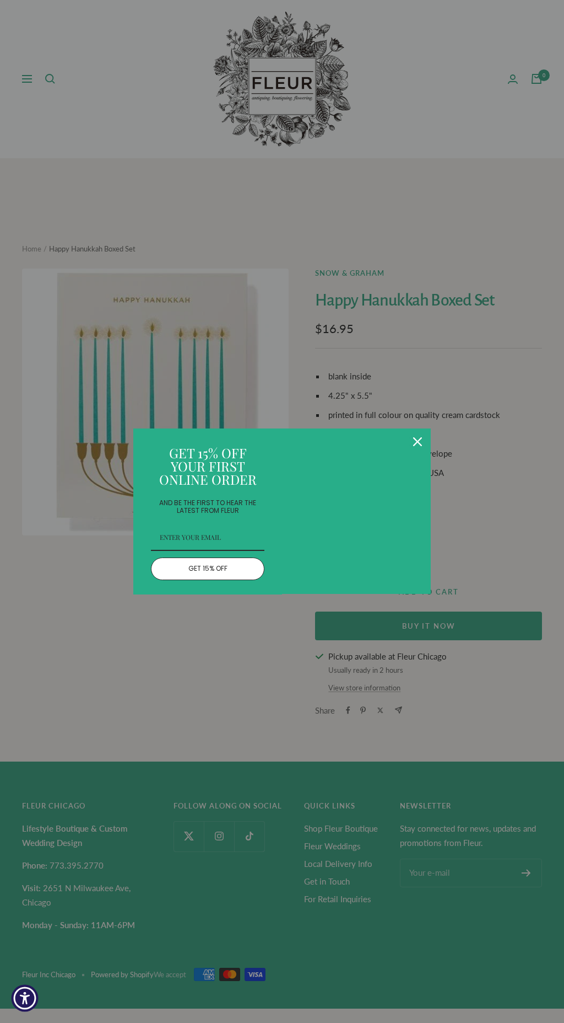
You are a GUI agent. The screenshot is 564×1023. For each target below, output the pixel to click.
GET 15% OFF (207, 568)
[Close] (417, 442)
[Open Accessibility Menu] (25, 998)
